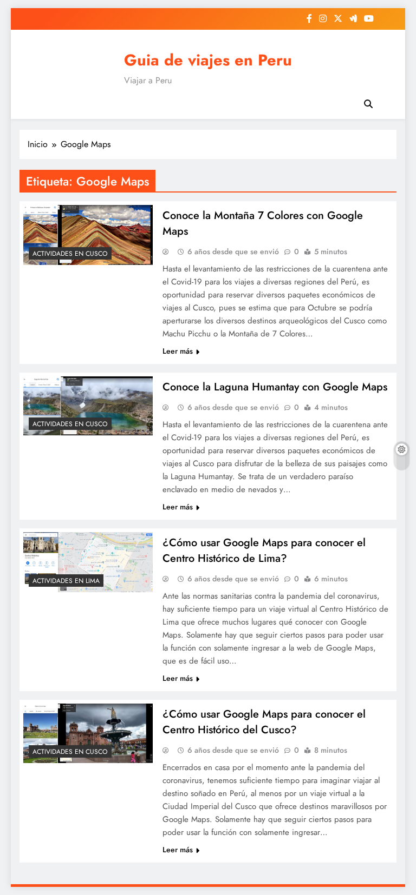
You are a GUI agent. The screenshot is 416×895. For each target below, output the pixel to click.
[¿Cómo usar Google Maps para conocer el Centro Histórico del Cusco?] (88, 733)
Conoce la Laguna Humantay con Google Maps (274, 387)
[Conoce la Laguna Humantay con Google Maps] (88, 405)
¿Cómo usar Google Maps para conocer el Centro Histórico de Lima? (264, 550)
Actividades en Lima (66, 581)
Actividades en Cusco (70, 253)
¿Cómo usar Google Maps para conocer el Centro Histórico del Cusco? (264, 722)
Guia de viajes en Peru (208, 60)
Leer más (177, 351)
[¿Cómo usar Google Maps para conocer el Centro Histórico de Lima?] (88, 562)
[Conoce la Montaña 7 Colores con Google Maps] (88, 235)
